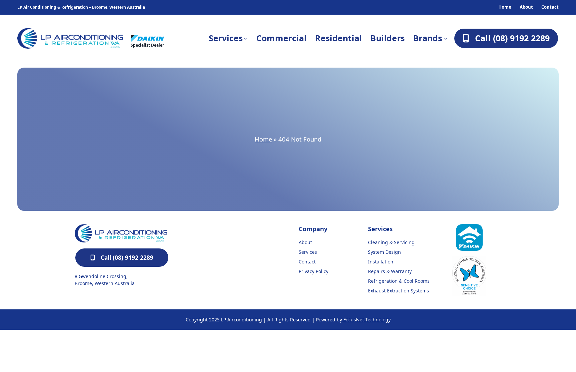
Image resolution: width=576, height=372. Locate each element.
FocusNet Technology (367, 319)
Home (263, 139)
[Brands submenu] (445, 38)
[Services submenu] (246, 38)
